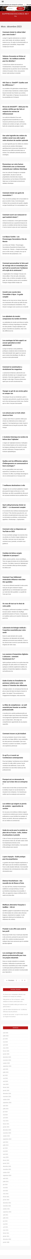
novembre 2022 (7, 1169)
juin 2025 (5, 1075)
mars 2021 (5, 1230)
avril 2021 (5, 1227)
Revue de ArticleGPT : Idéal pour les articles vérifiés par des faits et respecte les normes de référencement (15, 110)
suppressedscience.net (15, 13)
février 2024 (6, 1123)
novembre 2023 (7, 1133)
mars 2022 (5, 1193)
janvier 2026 (6, 1054)
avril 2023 (5, 1154)
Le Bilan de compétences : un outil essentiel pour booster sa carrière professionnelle (15, 707)
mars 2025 (5, 1084)
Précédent (11, 980)
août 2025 (5, 1069)
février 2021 (6, 1233)
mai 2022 (5, 1187)
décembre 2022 (7, 1166)
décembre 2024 (7, 1093)
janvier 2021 (6, 1236)
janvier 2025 (6, 1090)
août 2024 (5, 1105)
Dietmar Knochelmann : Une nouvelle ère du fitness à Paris (13, 882)
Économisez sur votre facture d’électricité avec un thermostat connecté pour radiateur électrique (15, 166)
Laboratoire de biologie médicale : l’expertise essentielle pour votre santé (15, 630)
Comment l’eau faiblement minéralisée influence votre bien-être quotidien (14, 579)
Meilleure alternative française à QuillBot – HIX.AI (14, 906)
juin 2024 (5, 1111)
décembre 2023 (7, 1130)
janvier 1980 (6, 1242)
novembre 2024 (7, 1096)
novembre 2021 (7, 1205)
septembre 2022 (7, 1175)
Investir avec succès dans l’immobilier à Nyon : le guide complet (13, 294)
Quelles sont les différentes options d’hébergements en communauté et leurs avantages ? (15, 463)
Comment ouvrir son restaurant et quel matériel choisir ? (14, 216)
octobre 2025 (6, 1063)
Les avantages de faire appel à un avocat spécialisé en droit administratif (14, 342)
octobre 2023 (6, 1136)
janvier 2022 (6, 1199)
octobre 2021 (6, 1208)
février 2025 (6, 1087)
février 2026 (6, 1051)
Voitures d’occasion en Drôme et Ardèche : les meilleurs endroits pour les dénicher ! (14, 58)
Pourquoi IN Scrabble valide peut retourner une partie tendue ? (15, 1005)
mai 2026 (5, 1042)
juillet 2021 (5, 1218)
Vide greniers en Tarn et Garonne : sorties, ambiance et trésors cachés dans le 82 (13, 1000)
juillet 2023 (5, 1145)
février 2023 (6, 1160)
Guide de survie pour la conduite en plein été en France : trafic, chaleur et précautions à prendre (15, 832)
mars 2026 (5, 1048)
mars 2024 (5, 1120)
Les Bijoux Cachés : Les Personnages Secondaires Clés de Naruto (15, 239)
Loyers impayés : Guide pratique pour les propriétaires (14, 858)
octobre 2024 (6, 1099)
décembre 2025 (7, 1057)
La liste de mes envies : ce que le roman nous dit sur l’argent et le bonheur (15, 1015)
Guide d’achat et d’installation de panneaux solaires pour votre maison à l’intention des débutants (15, 683)
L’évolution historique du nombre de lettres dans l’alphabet (15, 438)
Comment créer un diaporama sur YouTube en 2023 (14, 530)
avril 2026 (5, 1045)
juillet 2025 (5, 1072)
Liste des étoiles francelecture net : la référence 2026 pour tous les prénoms (15, 1010)
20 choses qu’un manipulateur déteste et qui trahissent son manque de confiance (14, 995)
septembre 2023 (7, 1139)
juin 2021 (5, 1221)
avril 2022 (5, 1190)
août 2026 (5, 1032)
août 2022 (5, 1178)
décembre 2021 (7, 1202)
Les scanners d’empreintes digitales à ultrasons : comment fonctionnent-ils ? (15, 656)
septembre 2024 (7, 1102)
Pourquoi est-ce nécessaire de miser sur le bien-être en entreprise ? (15, 781)
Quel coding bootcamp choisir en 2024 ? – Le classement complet (14, 506)
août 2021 (5, 1215)
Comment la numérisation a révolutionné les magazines (12, 368)
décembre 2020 (7, 1239)
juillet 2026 (5, 1035)
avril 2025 (5, 1081)
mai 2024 (5, 1114)
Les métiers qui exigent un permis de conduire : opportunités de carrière (14, 806)
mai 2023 (5, 1151)
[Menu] (2, 1)
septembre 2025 (7, 1066)
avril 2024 (5, 1117)
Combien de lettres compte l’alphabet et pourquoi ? (12, 554)
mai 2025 (5, 1078)
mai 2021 (5, 1224)
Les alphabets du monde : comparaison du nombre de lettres (15, 317)
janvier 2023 (6, 1163)
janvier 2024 (6, 1127)
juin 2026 (5, 1038)
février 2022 (6, 1196)
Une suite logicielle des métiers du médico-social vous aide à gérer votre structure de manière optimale (15, 138)
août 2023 (5, 1142)
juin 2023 (5, 1148)
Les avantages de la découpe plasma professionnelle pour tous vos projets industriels (14, 955)
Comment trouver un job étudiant (14, 733)
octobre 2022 (6, 1172)
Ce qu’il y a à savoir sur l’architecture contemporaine (13, 756)
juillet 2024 (5, 1108)
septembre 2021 (7, 1211)
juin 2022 (5, 1184)
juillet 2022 (5, 1181)
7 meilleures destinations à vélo (14, 485)
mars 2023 (5, 1157)
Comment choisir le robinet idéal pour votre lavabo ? (14, 33)
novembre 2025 (7, 1060)
